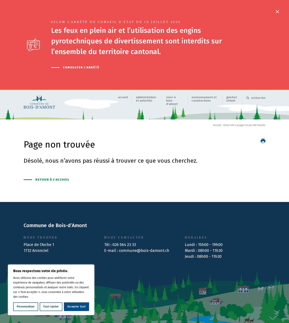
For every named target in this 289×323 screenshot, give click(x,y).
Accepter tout (76, 306)
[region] (51, 289)
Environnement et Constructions (203, 98)
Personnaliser (26, 306)
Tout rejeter (51, 306)
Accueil (123, 97)
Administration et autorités (146, 98)
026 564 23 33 (124, 244)
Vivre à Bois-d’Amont (172, 100)
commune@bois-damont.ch (144, 250)
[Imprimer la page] (263, 141)
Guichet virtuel (231, 98)
